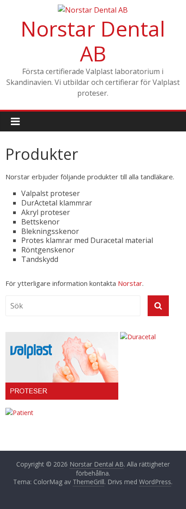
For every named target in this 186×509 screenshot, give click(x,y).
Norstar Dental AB (93, 40)
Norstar (130, 283)
